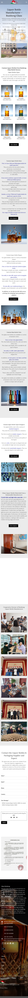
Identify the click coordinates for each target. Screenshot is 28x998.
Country (3, 794)
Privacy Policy (3, 988)
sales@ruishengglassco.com (11, 921)
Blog (2, 969)
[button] (2, 2)
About (3, 958)
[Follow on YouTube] (13, 943)
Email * (3, 782)
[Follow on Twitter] (8, 943)
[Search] (26, 2)
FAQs (2, 965)
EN (3, 948)
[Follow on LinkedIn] (10, 943)
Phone (2, 788)
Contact (3, 962)
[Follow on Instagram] (5, 943)
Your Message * (5, 800)
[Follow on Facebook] (3, 943)
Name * (3, 775)
